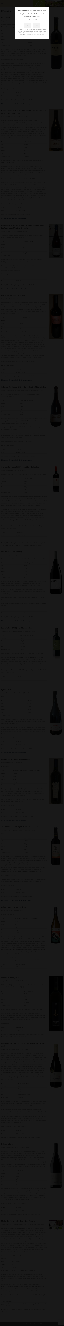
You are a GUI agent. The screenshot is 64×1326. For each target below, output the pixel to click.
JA (27, 25)
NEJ (37, 25)
